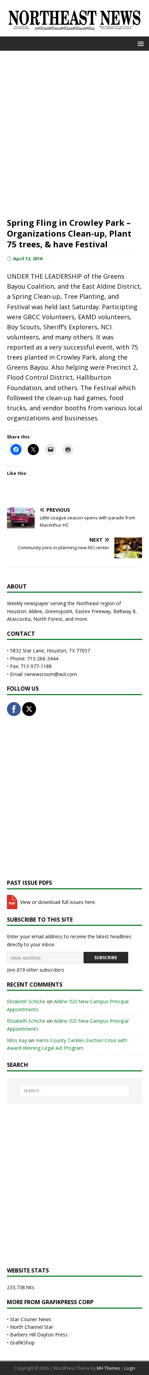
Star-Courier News (30, 1319)
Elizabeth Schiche (26, 1001)
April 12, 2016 (27, 258)
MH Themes (108, 1368)
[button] (139, 43)
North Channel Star (31, 1327)
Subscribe (105, 958)
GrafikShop (22, 1342)
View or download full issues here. (57, 902)
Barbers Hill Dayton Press (39, 1334)
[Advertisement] (74, 133)
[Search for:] (74, 1091)
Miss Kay (17, 1040)
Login (129, 1368)
